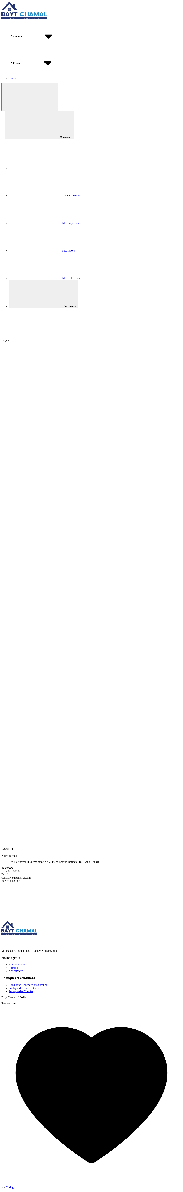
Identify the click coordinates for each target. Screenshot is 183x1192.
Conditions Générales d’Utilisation (28, 984)
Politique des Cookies (21, 991)
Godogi (10, 1187)
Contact (13, 77)
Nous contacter (17, 964)
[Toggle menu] (29, 97)
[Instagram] (82, 908)
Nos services (16, 970)
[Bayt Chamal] (24, 18)
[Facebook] (28, 908)
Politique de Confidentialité (24, 988)
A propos (14, 967)
